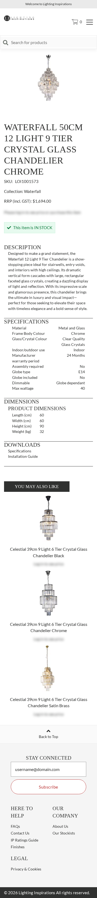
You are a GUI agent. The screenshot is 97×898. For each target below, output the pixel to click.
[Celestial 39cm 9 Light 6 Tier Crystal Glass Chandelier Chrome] (48, 594)
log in (20, 212)
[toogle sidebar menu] (89, 22)
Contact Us (20, 833)
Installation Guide (23, 456)
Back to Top (48, 736)
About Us (60, 826)
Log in (39, 564)
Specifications (19, 451)
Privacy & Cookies (26, 869)
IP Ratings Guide (24, 840)
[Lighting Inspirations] (20, 17)
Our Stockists (64, 833)
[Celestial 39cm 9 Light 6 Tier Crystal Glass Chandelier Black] (48, 519)
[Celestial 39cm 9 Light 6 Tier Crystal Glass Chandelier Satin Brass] (48, 669)
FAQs (15, 826)
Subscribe (48, 786)
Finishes (18, 846)
